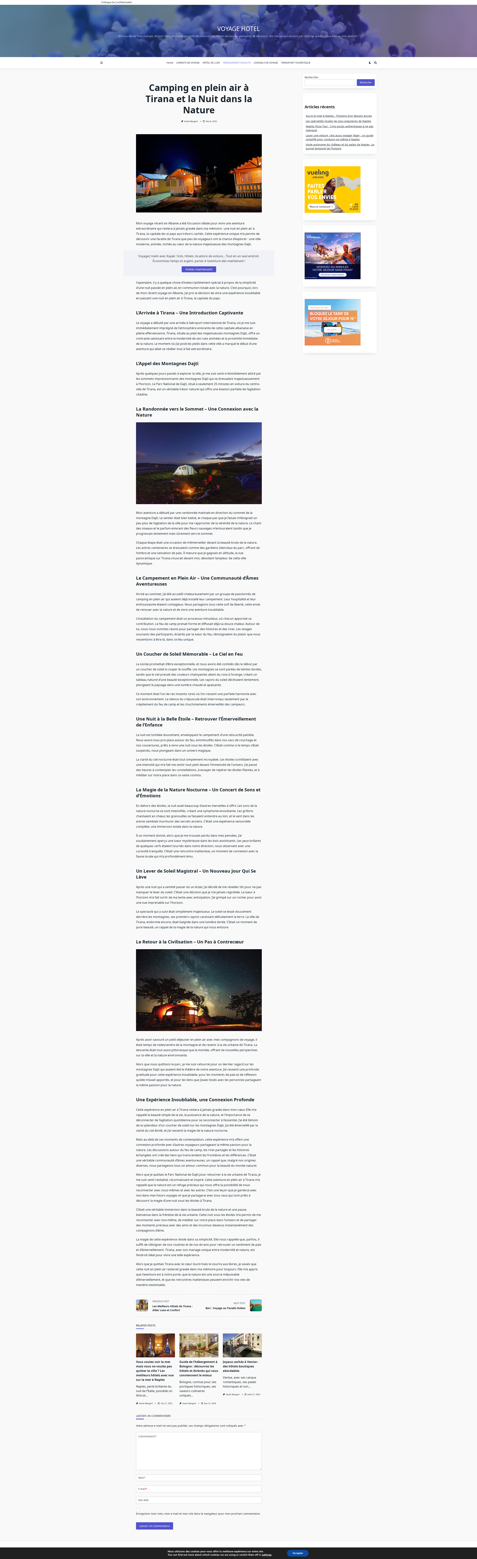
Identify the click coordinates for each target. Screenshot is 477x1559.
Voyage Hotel (238, 29)
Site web (143, 1500)
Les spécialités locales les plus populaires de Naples (338, 121)
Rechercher (311, 77)
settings (266, 1555)
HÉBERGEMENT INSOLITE (237, 62)
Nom (141, 1477)
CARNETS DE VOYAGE (188, 62)
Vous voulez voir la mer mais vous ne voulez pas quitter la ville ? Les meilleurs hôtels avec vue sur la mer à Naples (155, 1371)
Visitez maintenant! (198, 269)
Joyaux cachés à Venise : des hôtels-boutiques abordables (240, 1366)
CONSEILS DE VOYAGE (266, 62)
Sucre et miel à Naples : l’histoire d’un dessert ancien (339, 116)
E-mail (142, 1489)
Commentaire (147, 1436)
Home (170, 62)
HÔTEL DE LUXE (211, 62)
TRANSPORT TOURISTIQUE (295, 62)
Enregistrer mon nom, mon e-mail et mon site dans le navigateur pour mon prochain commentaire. (198, 1513)
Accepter (298, 1553)
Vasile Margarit (191, 121)
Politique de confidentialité (116, 2)
